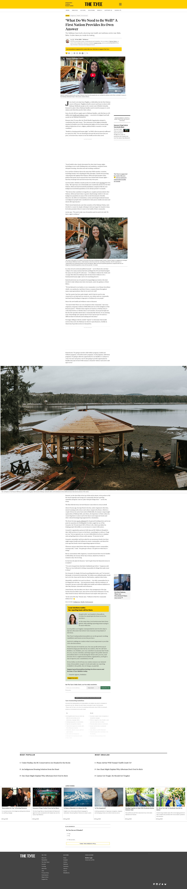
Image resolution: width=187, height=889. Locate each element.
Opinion (65, 868)
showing (102, 183)
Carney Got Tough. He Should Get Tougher (113, 776)
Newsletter (44, 860)
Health (78, 15)
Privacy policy (68, 690)
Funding (44, 866)
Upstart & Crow (97, 43)
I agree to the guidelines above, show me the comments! (88, 697)
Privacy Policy (45, 873)
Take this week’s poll (88, 843)
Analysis (75, 10)
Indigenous (73, 15)
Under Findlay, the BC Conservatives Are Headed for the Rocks (46, 763)
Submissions (45, 875)
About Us (44, 858)
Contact (44, 864)
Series (65, 870)
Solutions (91, 10)
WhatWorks (66, 873)
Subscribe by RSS (89, 860)
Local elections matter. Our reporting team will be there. (80, 609)
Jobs (43, 870)
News (67, 10)
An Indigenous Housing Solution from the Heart (40, 769)
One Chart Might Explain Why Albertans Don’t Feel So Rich (45, 776)
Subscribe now (105, 688)
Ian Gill (72, 39)
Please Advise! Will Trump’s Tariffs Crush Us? (114, 763)
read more (118, 598)
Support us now (73, 678)
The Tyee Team (45, 862)
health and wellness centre (80, 115)
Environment (84, 15)
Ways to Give (45, 877)
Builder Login (88, 858)
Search (117, 10)
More (99, 10)
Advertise (44, 868)
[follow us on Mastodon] (74, 53)
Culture (83, 10)
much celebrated (82, 521)
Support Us (108, 10)
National (65, 864)
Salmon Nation (113, 41)
